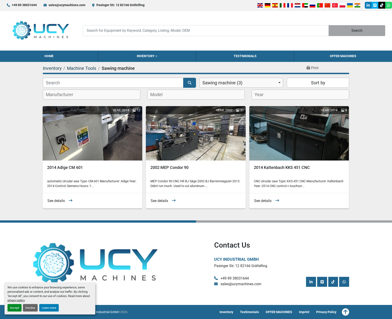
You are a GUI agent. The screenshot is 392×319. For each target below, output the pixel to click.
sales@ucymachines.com (67, 5)
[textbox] (62, 94)
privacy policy (15, 300)
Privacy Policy (326, 312)
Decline (30, 307)
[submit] (189, 83)
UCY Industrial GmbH (236, 259)
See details (56, 201)
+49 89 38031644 (24, 5)
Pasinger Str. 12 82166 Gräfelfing (120, 5)
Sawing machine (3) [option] (222, 82)
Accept (14, 307)
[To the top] (345, 312)
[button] (147, 56)
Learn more (49, 307)
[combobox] (241, 83)
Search (357, 30)
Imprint (304, 312)
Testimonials (245, 56)
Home (49, 56)
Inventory (145, 56)
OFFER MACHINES (343, 56)
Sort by (318, 82)
